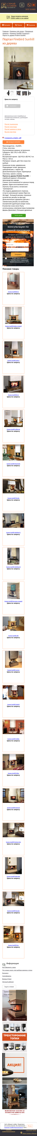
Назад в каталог (14, 142)
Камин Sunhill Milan (13, 773)
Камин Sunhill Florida (13, 498)
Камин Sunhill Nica (13, 945)
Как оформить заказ (9, 967)
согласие (23, 258)
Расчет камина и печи (13, 129)
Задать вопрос (9, 987)
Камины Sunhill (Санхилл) (19, 33)
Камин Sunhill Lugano (13, 670)
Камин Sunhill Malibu (13, 739)
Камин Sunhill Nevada (13, 911)
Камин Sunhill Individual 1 (13, 532)
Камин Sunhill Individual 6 (13, 567)
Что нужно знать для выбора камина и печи (17, 970)
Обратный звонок (31, 1130)
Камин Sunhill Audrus (13, 360)
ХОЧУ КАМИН (30, 9)
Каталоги (5, 973)
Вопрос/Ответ (6, 979)
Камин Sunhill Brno (13, 292)
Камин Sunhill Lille (13, 636)
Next (29, 93)
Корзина (31, 25)
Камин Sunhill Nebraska (13, 876)
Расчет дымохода (11, 124)
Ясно (30, 1126)
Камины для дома (17, 31)
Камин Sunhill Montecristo (13, 842)
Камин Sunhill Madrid (13, 704)
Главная (6, 31)
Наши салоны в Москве (29, 1133)
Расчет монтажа (11, 127)
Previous (8, 93)
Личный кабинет (8, 982)
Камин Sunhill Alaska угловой (13, 326)
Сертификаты (6, 976)
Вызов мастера (10, 132)
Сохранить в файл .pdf (13, 138)
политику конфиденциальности (13, 1127)
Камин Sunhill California (13, 429)
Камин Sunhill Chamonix (13, 464)
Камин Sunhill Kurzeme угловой (13, 601)
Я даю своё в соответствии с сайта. (19, 260)
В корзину (13, 106)
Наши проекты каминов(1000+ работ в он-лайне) (20, 17)
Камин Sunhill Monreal (13, 808)
